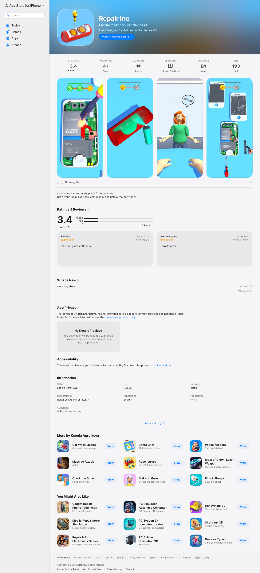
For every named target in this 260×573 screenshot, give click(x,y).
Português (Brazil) (168, 558)
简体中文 (121, 558)
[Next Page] (256, 128)
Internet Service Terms (68, 569)
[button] (24, 25)
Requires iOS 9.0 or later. (72, 399)
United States (63, 558)
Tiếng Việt (186, 558)
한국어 (153, 558)
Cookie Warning (114, 569)
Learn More (164, 365)
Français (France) (138, 558)
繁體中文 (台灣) (202, 558)
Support (130, 569)
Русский (109, 558)
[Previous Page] (53, 128)
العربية (98, 558)
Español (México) (82, 558)
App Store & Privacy (93, 569)
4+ (191, 399)
